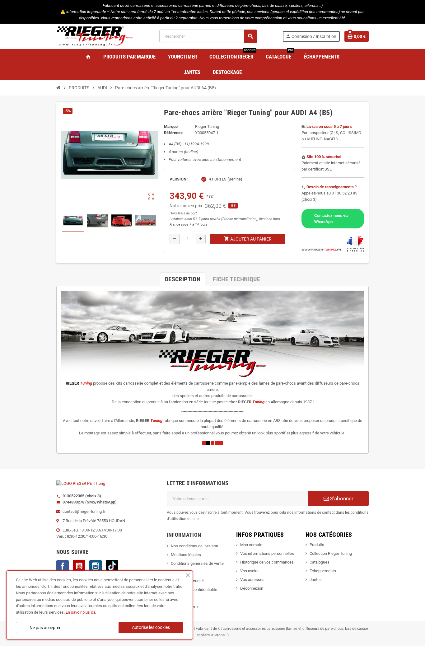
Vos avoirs (249, 571)
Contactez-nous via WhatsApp (331, 218)
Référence (173, 132)
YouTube (79, 566)
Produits (317, 544)
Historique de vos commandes (267, 562)
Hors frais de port (183, 213)
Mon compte (251, 544)
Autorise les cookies (151, 627)
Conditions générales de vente (197, 563)
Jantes (316, 579)
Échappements (323, 571)
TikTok (112, 566)
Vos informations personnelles (267, 553)
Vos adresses (252, 579)
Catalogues (319, 562)
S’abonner (341, 498)
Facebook (62, 566)
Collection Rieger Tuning (331, 553)
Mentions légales (186, 554)
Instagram (95, 566)
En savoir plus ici (80, 612)
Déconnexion (251, 588)
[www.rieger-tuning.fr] (95, 36)
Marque (171, 126)
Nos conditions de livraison (194, 546)
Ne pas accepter (45, 627)
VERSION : (179, 179)
